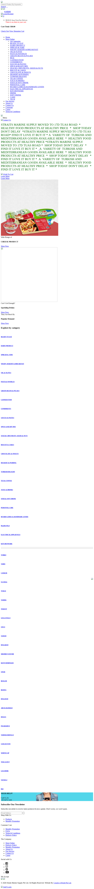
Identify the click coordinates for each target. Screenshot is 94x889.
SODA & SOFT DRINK (19, 83)
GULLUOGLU (6, 618)
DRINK (13, 93)
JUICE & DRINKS (17, 81)
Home (8, 37)
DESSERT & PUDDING (19, 74)
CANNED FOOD (17, 60)
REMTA (3, 690)
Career (8, 109)
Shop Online (10, 39)
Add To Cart (8, 174)
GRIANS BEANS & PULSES (21, 56)
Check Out (5, 31)
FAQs (8, 831)
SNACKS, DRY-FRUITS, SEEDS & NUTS (26, 68)
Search (3, 7)
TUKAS (3, 591)
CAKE (12, 97)
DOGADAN (4, 645)
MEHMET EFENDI (7, 654)
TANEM (3, 636)
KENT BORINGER (7, 663)
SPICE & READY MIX (19, 66)
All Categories (15, 41)
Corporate (9, 107)
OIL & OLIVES (16, 52)
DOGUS (3, 717)
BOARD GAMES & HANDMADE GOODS (27, 87)
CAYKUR (4, 573)
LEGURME (5, 771)
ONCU (3, 627)
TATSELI (4, 780)
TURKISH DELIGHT (18, 76)
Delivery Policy (11, 835)
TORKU (3, 555)
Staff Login (7, 887)
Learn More (5, 176)
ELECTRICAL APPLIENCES (21, 89)
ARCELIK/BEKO (7, 708)
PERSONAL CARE (17, 85)
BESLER (4, 681)
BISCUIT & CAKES (18, 70)
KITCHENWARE (17, 91)
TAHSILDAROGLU (7, 735)
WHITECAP (5, 753)
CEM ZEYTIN (5, 744)
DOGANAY (4, 699)
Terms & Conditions (13, 112)
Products (9, 819)
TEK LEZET (5, 762)
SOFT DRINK (15, 95)
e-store (7, 11)
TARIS (3, 564)
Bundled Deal (5, 526)
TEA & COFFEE (16, 78)
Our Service (10, 101)
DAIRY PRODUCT (17, 45)
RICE (12, 58)
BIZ (2, 789)
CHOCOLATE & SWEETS (20, 72)
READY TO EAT (16, 43)
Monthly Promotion (13, 821)
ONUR (3, 672)
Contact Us (10, 105)
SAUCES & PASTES (18, 64)
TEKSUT (4, 609)
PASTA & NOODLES (18, 54)
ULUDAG (4, 582)
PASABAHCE (5, 726)
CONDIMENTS (16, 62)
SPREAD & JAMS (17, 47)
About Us (9, 103)
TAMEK (3, 600)
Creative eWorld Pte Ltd (62, 883)
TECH (12, 99)
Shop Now (5, 246)
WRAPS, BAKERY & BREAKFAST (24, 50)
